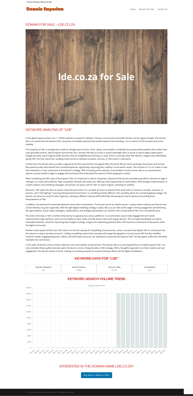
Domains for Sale (146, 9)
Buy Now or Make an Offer (96, 375)
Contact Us (162, 9)
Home (132, 9)
